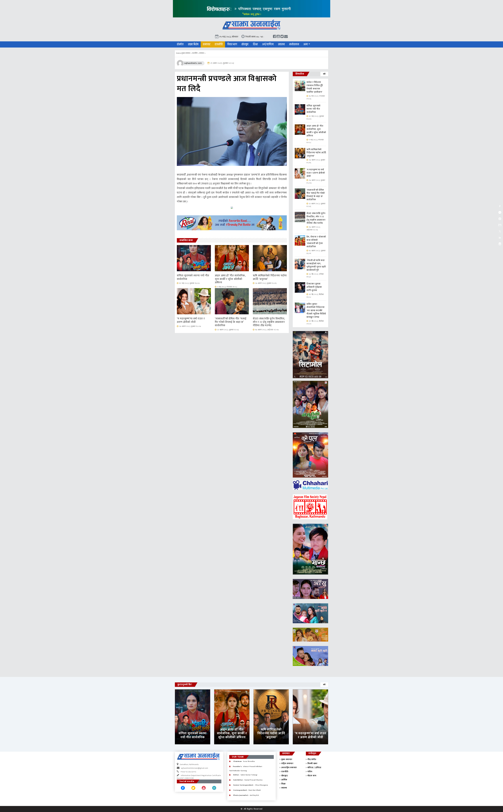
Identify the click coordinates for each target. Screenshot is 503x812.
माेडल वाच (311, 775)
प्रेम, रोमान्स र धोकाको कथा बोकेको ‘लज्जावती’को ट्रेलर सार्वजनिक (316, 241)
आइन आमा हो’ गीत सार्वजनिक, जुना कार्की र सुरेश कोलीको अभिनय (230, 279)
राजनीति (219, 44)
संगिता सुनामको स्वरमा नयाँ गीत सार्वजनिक (193, 277)
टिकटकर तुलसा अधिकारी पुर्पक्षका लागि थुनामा (314, 287)
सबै (324, 73)
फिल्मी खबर (312, 763)
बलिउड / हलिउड (314, 767)
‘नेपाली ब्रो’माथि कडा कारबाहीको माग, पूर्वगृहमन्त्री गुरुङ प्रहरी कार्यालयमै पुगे (316, 265)
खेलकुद (245, 44)
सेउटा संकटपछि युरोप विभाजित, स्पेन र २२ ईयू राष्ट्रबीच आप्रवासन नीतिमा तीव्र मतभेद (269, 322)
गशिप (309, 771)
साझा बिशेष (193, 44)
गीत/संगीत (311, 759)
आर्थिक (284, 779)
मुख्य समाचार (186, 53)
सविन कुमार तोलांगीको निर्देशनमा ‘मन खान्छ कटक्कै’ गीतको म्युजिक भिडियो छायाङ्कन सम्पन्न (316, 310)
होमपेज (180, 44)
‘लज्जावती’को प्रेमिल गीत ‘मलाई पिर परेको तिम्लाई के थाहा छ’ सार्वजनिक (230, 322)
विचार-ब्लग (232, 44)
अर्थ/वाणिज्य (268, 44)
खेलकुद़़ (284, 775)
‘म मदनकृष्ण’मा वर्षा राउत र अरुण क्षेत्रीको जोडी (191, 320)
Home (178, 53)
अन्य (306, 44)
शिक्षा (255, 44)
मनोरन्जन (294, 44)
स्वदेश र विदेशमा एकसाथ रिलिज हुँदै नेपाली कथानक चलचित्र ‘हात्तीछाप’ (315, 87)
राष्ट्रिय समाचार (287, 763)
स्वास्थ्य (281, 44)
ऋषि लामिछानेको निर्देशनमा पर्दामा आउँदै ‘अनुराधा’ (270, 277)
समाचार (206, 44)
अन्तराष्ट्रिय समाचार (289, 767)
